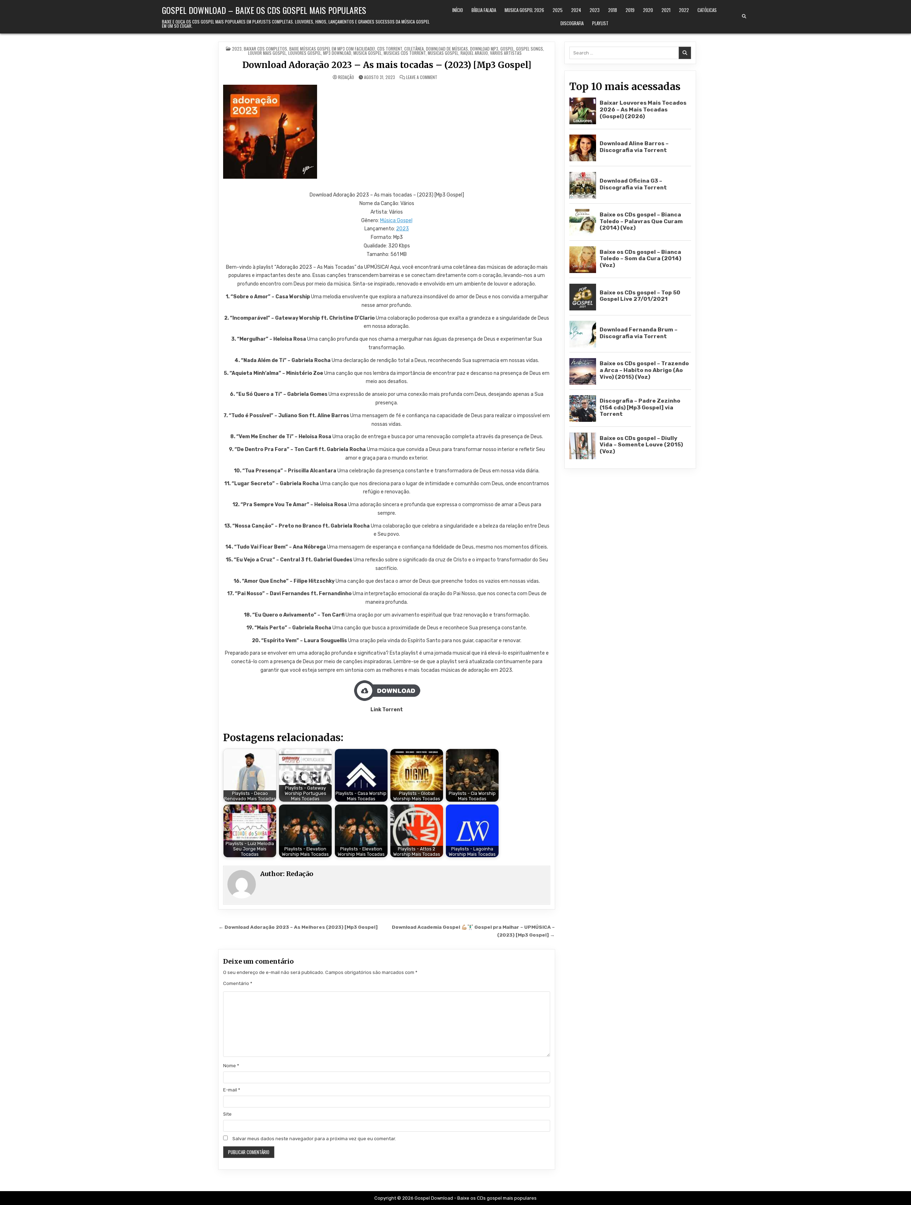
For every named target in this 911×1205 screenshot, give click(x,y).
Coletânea (414, 49)
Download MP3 (484, 49)
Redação (346, 77)
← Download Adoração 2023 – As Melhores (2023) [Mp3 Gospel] (298, 927)
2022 (684, 10)
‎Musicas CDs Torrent (405, 53)
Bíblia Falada (484, 10)
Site (227, 1114)
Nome (231, 1065)
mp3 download (337, 53)
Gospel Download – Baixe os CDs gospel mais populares (264, 10)
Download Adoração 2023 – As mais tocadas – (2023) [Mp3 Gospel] (386, 64)
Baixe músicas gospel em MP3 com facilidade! (332, 49)
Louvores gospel (304, 53)
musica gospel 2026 (524, 10)
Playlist (600, 23)
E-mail (231, 1090)
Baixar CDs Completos (265, 49)
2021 (666, 10)
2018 (612, 10)
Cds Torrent (389, 49)
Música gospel (367, 53)
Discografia (572, 23)
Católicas (707, 10)
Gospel (507, 49)
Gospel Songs (529, 49)
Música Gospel (396, 221)
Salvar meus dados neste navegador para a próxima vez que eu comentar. (314, 1138)
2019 (630, 10)
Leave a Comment (421, 77)
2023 (595, 10)
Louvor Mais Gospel (267, 53)
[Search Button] (744, 16)
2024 (576, 10)
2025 (558, 10)
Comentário (237, 983)
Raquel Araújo (474, 53)
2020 (648, 10)
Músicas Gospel (443, 53)
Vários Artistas (506, 53)
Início (457, 10)
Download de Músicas (447, 49)
